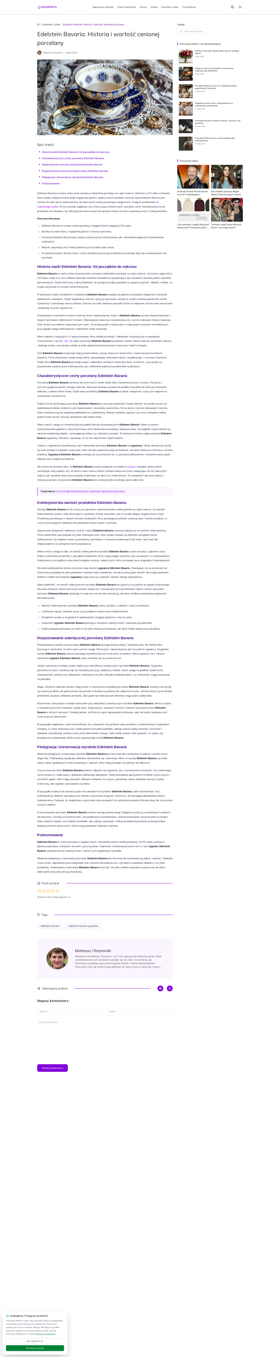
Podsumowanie (51, 183)
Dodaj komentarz (52, 1068)
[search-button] (232, 7)
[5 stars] (57, 891)
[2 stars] (44, 891)
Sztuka (154, 7)
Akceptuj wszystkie (35, 1348)
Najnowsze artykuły (103, 7)
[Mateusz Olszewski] (39, 53)
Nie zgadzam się (35, 1341)
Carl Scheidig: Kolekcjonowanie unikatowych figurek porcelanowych (90, 491)
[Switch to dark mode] (240, 7)
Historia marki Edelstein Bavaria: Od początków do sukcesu (75, 152)
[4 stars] (53, 891)
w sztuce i (131, 466)
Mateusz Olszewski (52, 52)
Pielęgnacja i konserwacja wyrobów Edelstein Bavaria (72, 177)
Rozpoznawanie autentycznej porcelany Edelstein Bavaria (75, 171)
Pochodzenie (189, 7)
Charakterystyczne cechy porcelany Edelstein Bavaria (73, 158)
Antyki (143, 7)
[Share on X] (170, 988)
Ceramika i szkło (169, 7)
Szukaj (180, 24)
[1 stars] (39, 891)
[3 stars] (48, 891)
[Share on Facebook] (160, 988)
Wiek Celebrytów (126, 7)
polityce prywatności (45, 1334)
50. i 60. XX (66, 341)
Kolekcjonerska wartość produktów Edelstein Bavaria (72, 164)
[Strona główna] (38, 24)
